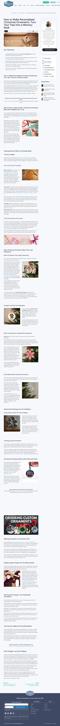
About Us (45, 704)
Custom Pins (46, 71)
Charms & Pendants (47, 61)
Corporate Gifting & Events (49, 67)
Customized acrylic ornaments (10, 296)
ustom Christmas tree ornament (26, 114)
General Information (47, 709)
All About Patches (47, 58)
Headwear (46, 76)
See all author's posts (49, 49)
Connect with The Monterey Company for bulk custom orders (21, 646)
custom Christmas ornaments (21, 490)
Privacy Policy (54, 723)
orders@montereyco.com (24, 716)
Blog (19, 12)
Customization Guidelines (35, 709)
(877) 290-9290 (8, 718)
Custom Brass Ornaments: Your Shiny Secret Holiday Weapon (9, 685)
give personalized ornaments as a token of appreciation (23, 542)
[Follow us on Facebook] (5, 713)
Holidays (22, 12)
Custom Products (14, 12)
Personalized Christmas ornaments (13, 54)
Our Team (46, 706)
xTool (6, 228)
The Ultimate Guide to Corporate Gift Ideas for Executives (32, 685)
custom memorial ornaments (25, 157)
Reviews (45, 707)
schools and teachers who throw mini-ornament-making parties (29, 581)
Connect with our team (8, 101)
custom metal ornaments (11, 227)
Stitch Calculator (33, 711)
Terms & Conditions (47, 723)
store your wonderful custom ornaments (27, 619)
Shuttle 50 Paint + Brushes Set (22, 192)
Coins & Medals (47, 65)
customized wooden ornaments (10, 172)
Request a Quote (33, 713)
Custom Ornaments (11, 69)
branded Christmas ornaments (22, 85)
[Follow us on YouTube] (13, 713)
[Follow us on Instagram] (8, 713)
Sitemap (32, 704)
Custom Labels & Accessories (49, 69)
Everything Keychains (48, 74)
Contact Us (32, 707)
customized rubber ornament (17, 453)
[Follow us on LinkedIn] (11, 713)
